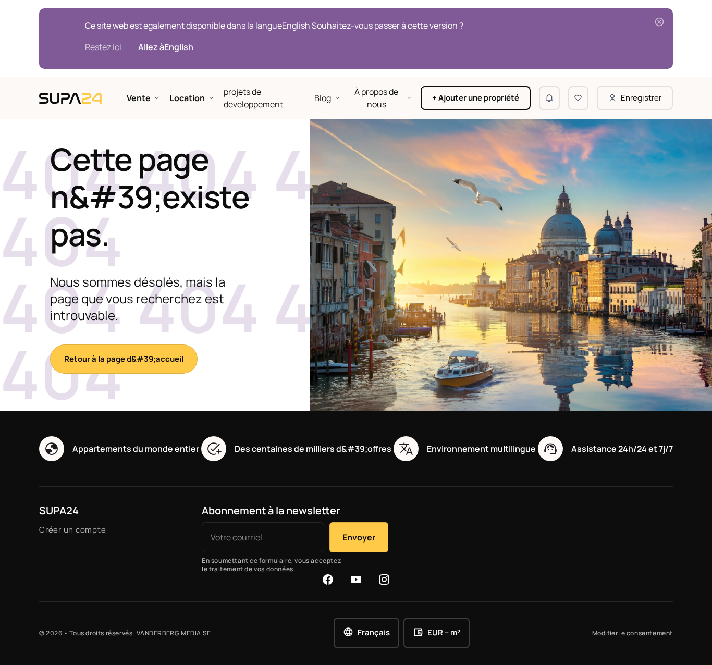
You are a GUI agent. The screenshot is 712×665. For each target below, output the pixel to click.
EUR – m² (443, 632)
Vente (139, 98)
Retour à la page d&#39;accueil (123, 358)
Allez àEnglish (165, 47)
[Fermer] (659, 22)
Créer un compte (72, 529)
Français (374, 632)
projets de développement (253, 98)
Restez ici (103, 47)
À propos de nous (376, 98)
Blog (322, 98)
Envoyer (358, 537)
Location (187, 98)
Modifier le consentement (632, 633)
